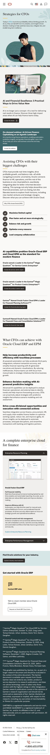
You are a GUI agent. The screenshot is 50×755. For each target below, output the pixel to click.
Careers (28, 731)
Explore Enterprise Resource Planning (18, 532)
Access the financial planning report (15, 307)
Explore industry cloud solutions (13, 560)
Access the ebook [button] (9, 120)
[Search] (31, 4)
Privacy (19, 728)
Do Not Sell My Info (29, 728)
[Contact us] (45, 4)
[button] (4, 4)
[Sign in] (41, 4)
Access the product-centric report (14, 288)
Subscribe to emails (9, 735)
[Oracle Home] (9, 4)
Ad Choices (20, 731)
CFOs (10, 22)
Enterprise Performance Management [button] (19, 541)
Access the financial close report (13, 325)
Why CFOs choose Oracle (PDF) (13, 203)
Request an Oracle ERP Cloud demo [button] (19, 609)
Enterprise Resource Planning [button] (16, 453)
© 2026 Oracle (7, 728)
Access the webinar (10, 148)
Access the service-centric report (13, 270)
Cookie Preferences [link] (9, 731)
